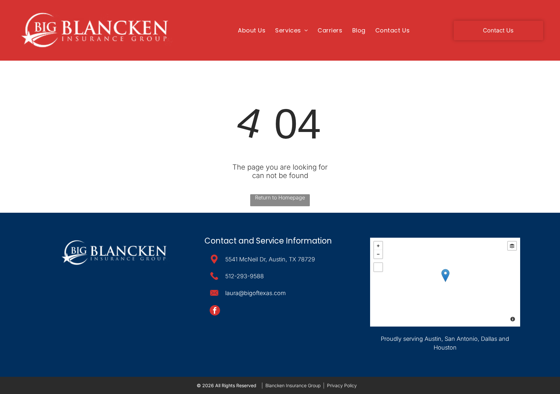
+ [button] (378, 246)
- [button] (378, 254)
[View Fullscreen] (378, 267)
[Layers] (512, 246)
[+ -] (445, 282)
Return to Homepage (280, 197)
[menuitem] (251, 30)
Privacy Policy (342, 385)
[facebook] (215, 311)
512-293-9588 (244, 276)
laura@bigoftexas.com (255, 293)
